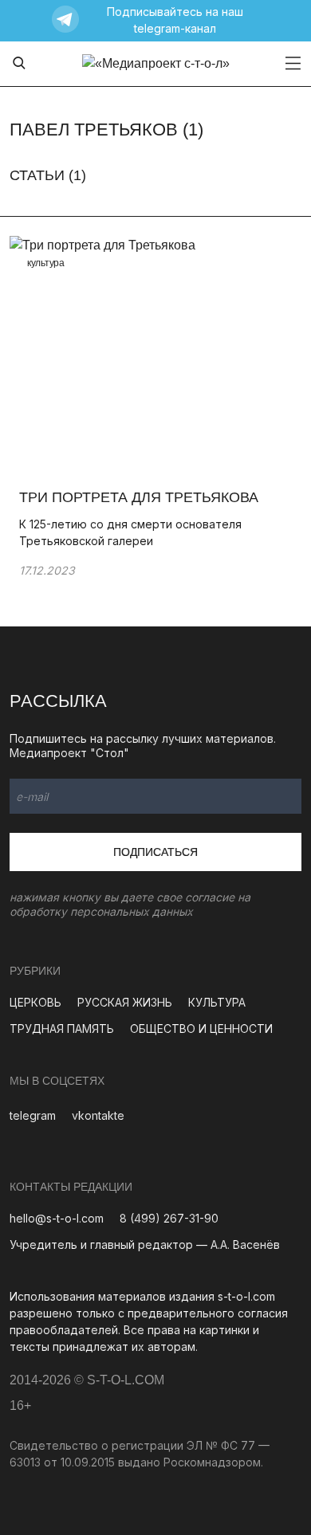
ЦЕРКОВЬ (35, 1002)
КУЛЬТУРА (217, 1002)
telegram (33, 1115)
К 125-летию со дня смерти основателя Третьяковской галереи (130, 532)
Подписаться (155, 852)
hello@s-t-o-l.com (57, 1218)
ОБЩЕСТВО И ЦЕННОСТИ (201, 1028)
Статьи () (48, 175)
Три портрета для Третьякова (142, 497)
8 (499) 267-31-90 (169, 1218)
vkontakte (98, 1115)
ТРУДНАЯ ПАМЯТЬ (62, 1028)
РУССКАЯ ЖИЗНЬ (124, 1002)
